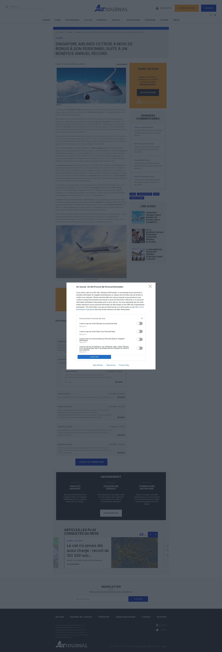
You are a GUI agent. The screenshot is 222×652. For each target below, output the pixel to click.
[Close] (151, 287)
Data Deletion (98, 365)
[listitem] (111, 318)
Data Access (111, 365)
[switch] (140, 323)
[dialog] (111, 326)
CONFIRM (94, 357)
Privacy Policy (124, 365)
